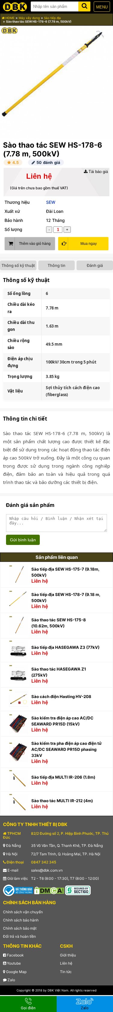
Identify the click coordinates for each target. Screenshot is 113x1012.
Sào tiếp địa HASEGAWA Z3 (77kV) (65, 647)
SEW (50, 202)
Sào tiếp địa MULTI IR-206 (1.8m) (63, 777)
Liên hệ (66, 963)
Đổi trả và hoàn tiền (19, 936)
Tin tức (66, 971)
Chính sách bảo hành (21, 920)
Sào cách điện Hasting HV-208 (61, 696)
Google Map (16, 971)
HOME (9, 18)
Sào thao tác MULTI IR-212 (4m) (62, 800)
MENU (102, 7)
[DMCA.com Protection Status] (49, 890)
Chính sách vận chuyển (23, 912)
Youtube (13, 963)
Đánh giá (95, 265)
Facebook (15, 955)
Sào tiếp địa (52, 18)
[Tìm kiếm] (84, 5)
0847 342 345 (43, 862)
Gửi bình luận (23, 539)
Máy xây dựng (29, 18)
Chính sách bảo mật (19, 928)
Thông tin (56, 265)
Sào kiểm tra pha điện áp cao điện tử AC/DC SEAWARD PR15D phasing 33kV (66, 749)
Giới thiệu (68, 955)
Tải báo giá (97, 171)
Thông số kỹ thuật (18, 265)
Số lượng (13, 229)
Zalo (11, 980)
